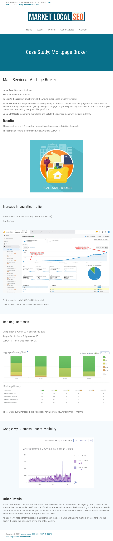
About (40, 29)
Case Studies (67, 29)
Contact (83, 29)
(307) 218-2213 (46, 534)
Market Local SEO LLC (30, 534)
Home (29, 29)
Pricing (51, 29)
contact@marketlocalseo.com (27, 5)
